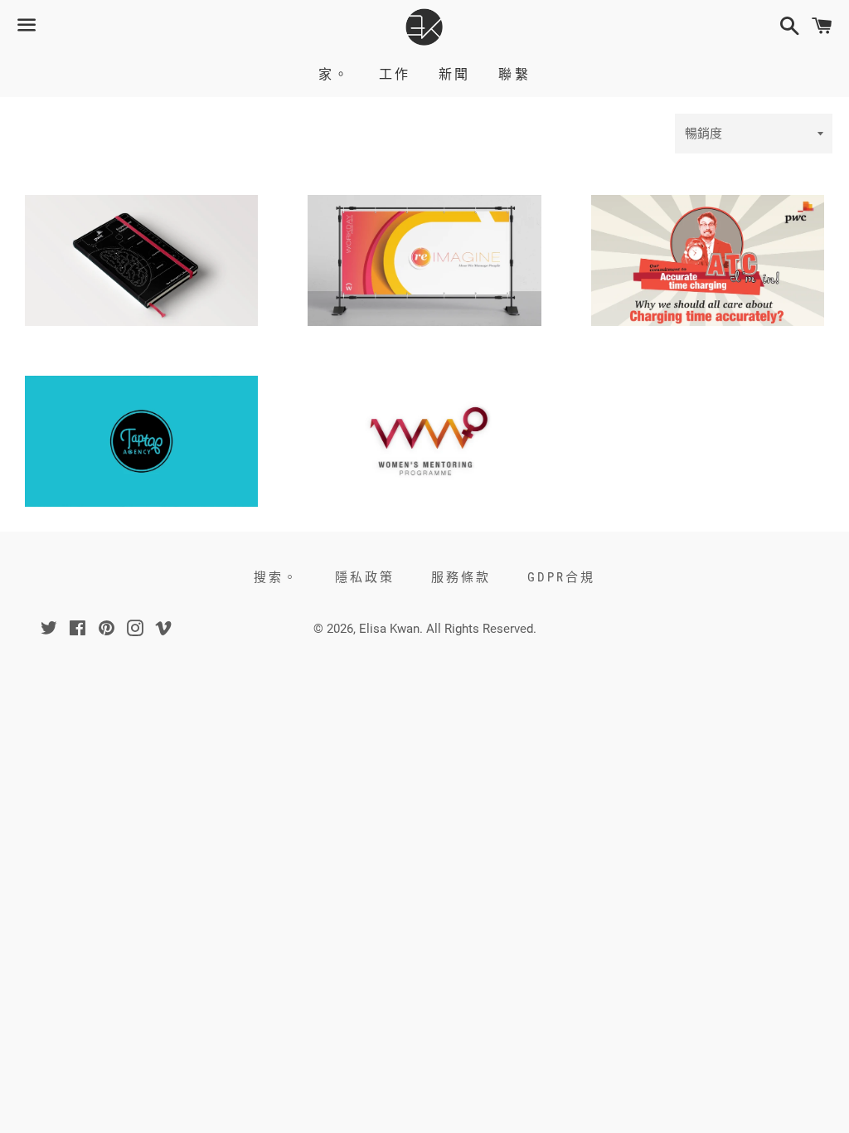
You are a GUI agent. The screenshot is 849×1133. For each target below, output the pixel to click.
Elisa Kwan (389, 628)
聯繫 (514, 74)
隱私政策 (365, 577)
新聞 (454, 74)
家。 (334, 74)
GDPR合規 (561, 577)
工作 (394, 74)
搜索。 (276, 577)
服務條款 (461, 577)
